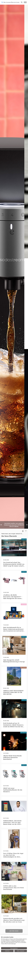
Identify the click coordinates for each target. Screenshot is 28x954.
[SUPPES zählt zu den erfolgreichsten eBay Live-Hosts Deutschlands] (14, 871)
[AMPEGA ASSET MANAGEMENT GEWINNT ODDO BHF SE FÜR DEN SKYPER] (14, 676)
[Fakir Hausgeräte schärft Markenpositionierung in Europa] (14, 645)
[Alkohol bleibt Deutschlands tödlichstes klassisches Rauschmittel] (14, 741)
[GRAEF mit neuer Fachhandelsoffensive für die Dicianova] (14, 773)
